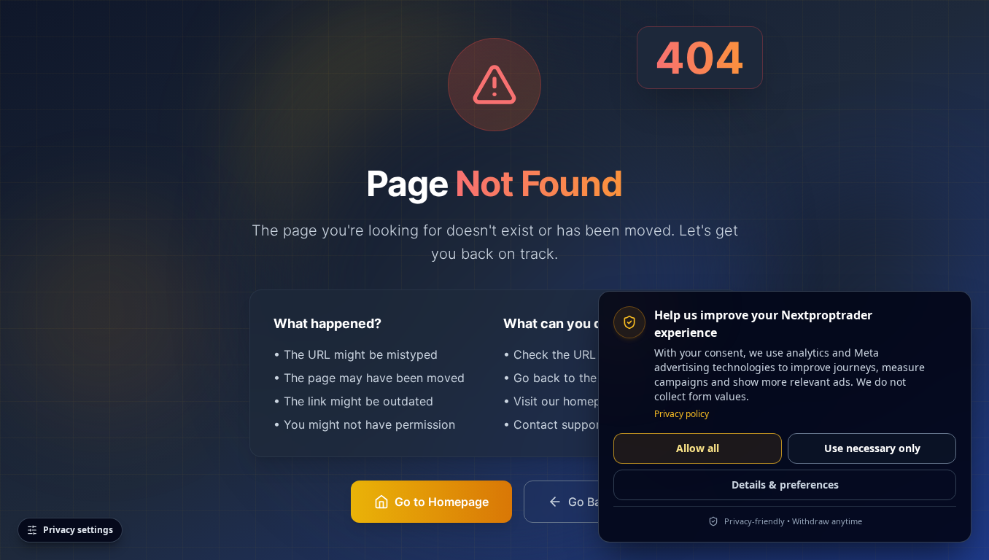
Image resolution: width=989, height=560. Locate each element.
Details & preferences (785, 484)
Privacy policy (681, 414)
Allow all (697, 448)
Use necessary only (872, 448)
